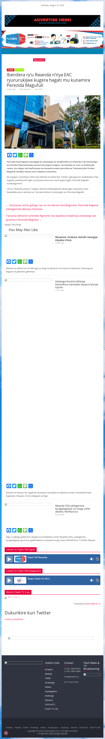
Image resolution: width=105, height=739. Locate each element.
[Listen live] (9, 559)
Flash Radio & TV (92, 603)
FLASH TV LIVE (51, 709)
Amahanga (50, 682)
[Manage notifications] (6, 733)
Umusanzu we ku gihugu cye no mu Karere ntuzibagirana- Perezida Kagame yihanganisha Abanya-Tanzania (52, 207)
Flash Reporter (25, 89)
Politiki (10, 70)
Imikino (48, 687)
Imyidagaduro (51, 691)
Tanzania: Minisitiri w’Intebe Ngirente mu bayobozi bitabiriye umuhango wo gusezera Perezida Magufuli (51, 217)
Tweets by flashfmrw (14, 619)
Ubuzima (49, 700)
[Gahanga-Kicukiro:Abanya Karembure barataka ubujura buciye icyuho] (28, 280)
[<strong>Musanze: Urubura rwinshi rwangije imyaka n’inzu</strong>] (28, 235)
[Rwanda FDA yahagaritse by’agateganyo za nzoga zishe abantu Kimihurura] (28, 504)
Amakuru (49, 669)
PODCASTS (50, 704)
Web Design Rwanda (58, 733)
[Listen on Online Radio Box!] (97, 559)
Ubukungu (49, 695)
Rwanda (19, 70)
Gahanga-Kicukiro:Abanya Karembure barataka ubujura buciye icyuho (76, 284)
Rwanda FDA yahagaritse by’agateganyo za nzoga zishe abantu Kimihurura (72, 508)
